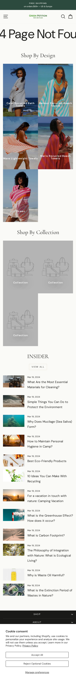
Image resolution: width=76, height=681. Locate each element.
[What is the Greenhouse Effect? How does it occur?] (13, 515)
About (37, 622)
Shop (37, 614)
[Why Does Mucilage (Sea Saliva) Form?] (13, 421)
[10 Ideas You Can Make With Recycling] (13, 476)
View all (38, 366)
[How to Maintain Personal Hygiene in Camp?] (13, 441)
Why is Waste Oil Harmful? (46, 575)
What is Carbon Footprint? (46, 535)
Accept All (37, 654)
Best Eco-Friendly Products (46, 461)
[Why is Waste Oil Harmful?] (13, 575)
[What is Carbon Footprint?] (13, 535)
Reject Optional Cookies (37, 663)
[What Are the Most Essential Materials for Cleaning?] (13, 381)
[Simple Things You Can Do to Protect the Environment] (13, 401)
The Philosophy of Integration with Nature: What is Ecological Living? (49, 555)
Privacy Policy (30, 645)
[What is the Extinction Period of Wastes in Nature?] (13, 590)
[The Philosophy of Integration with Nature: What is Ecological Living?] (13, 550)
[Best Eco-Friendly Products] (13, 460)
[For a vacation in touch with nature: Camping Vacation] (13, 495)
